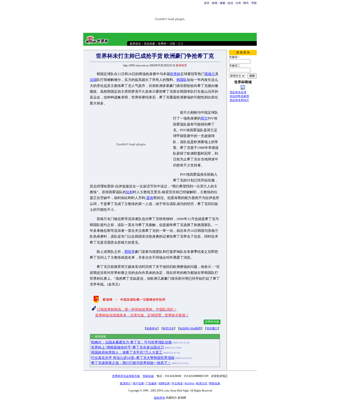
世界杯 (162, 43)
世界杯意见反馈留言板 (126, 376)
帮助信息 (214, 383)
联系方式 (201, 383)
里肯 (149, 198)
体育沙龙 (168, 328)
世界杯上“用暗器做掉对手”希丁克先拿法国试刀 (127, 347)
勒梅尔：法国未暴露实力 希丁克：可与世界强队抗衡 (131, 342)
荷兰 (204, 118)
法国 (93, 80)
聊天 (246, 3)
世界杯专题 (212, 321)
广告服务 (151, 383)
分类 (238, 3)
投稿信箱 (148, 376)
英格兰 (210, 74)
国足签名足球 (238, 92)
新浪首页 (135, 43)
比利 (129, 192)
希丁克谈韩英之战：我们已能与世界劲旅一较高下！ (131, 363)
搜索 (222, 3)
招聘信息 (164, 383)
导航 (254, 3)
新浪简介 (125, 383)
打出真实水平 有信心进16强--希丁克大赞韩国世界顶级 (132, 358)
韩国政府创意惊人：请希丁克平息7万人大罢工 (126, 352)
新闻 (214, 3)
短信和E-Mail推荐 (190, 328)
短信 (230, 3)
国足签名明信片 (239, 100)
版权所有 (159, 397)
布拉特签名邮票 (239, 96)
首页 (207, 3)
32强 (172, 43)
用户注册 (138, 383)
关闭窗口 (212, 328)
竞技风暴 (149, 43)
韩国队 (181, 80)
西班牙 (129, 252)
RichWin (189, 383)
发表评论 (151, 328)
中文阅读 (177, 383)
